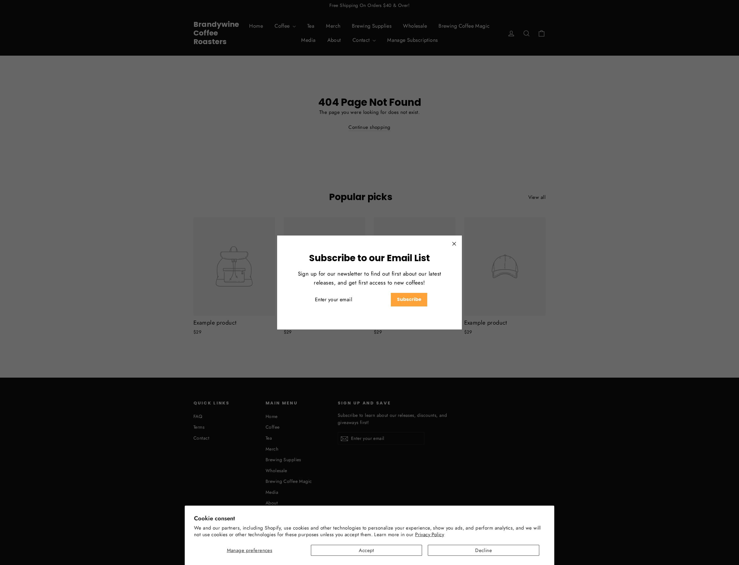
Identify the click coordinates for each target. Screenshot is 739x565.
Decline (483, 550)
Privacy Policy (429, 534)
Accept (366, 550)
